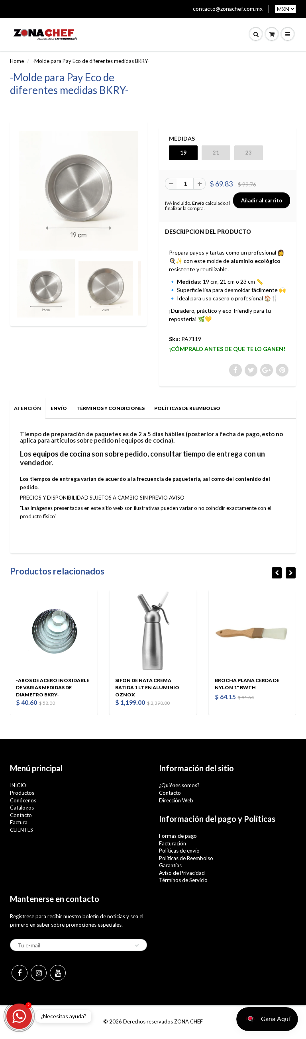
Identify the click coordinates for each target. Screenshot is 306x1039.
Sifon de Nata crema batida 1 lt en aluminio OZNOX (66, 687)
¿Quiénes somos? (179, 785)
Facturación (172, 843)
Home (17, 61)
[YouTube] (58, 973)
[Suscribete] (137, 945)
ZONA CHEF (188, 1021)
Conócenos (23, 800)
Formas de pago (178, 836)
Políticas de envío (179, 850)
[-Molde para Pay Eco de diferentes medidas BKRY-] (78, 190)
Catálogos (22, 807)
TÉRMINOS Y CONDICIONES (110, 408)
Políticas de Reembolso (186, 858)
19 (183, 152)
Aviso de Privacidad (182, 873)
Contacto (21, 815)
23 (248, 152)
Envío (198, 203)
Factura (18, 822)
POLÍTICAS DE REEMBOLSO (187, 408)
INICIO (18, 785)
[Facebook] (19, 973)
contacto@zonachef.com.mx (228, 8)
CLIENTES (21, 830)
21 (216, 152)
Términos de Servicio (183, 880)
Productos (22, 793)
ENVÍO (59, 408)
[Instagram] (39, 973)
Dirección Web (176, 800)
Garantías (170, 865)
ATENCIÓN (27, 408)
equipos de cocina (61, 453)
